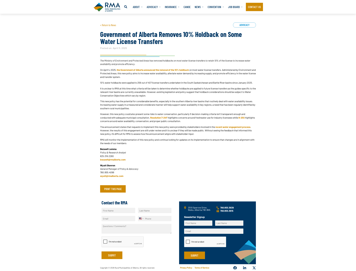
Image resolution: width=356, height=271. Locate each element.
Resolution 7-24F (158, 117)
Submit (112, 255)
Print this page (113, 189)
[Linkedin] (244, 268)
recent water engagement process (232, 127)
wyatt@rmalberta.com (111, 176)
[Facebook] (235, 268)
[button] (125, 7)
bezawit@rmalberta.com (113, 159)
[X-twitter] (254, 268)
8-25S (241, 117)
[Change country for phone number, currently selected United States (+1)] (141, 218)
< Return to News (108, 25)
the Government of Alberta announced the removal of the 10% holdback (153, 69)
